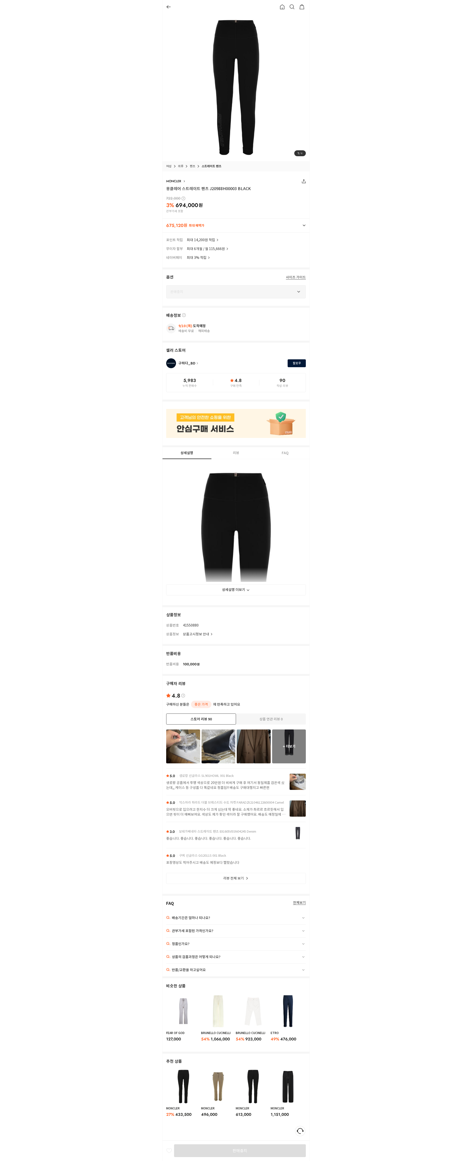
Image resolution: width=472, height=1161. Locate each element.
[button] (236, 225)
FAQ (285, 453)
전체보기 (299, 903)
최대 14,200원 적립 (201, 240)
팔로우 (297, 363)
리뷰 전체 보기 (233, 878)
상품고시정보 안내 (196, 634)
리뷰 (236, 453)
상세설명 (186, 453)
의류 (180, 166)
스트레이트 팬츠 (211, 166)
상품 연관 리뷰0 (271, 719)
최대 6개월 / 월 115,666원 (206, 249)
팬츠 (192, 166)
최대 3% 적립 (196, 257)
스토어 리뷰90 (201, 719)
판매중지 (240, 1150)
